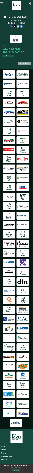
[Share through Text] (21, 26)
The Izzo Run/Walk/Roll (16, 17)
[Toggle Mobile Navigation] (1, 3)
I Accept (16, 470)
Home (3, 446)
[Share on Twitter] (14, 26)
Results (3, 450)
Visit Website (8, 56)
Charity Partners (6, 456)
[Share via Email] (18, 26)
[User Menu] (30, 3)
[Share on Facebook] (11, 26)
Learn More (18, 467)
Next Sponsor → (24, 63)
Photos (3, 453)
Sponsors (4, 460)
